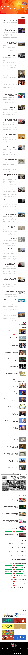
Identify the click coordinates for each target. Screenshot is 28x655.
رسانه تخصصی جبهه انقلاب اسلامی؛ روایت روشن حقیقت (22, 10)
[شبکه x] (10, 8)
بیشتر (14, 379)
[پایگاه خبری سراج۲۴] (24, 3)
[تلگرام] (8, 8)
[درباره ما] (3, 8)
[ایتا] (14, 8)
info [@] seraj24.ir (14, 652)
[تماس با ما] (5, 8)
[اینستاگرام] (6, 8)
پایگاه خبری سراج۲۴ (24, 7)
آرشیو (14, 492)
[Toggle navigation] (26, 13)
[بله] (12, 8)
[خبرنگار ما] (1, 8)
